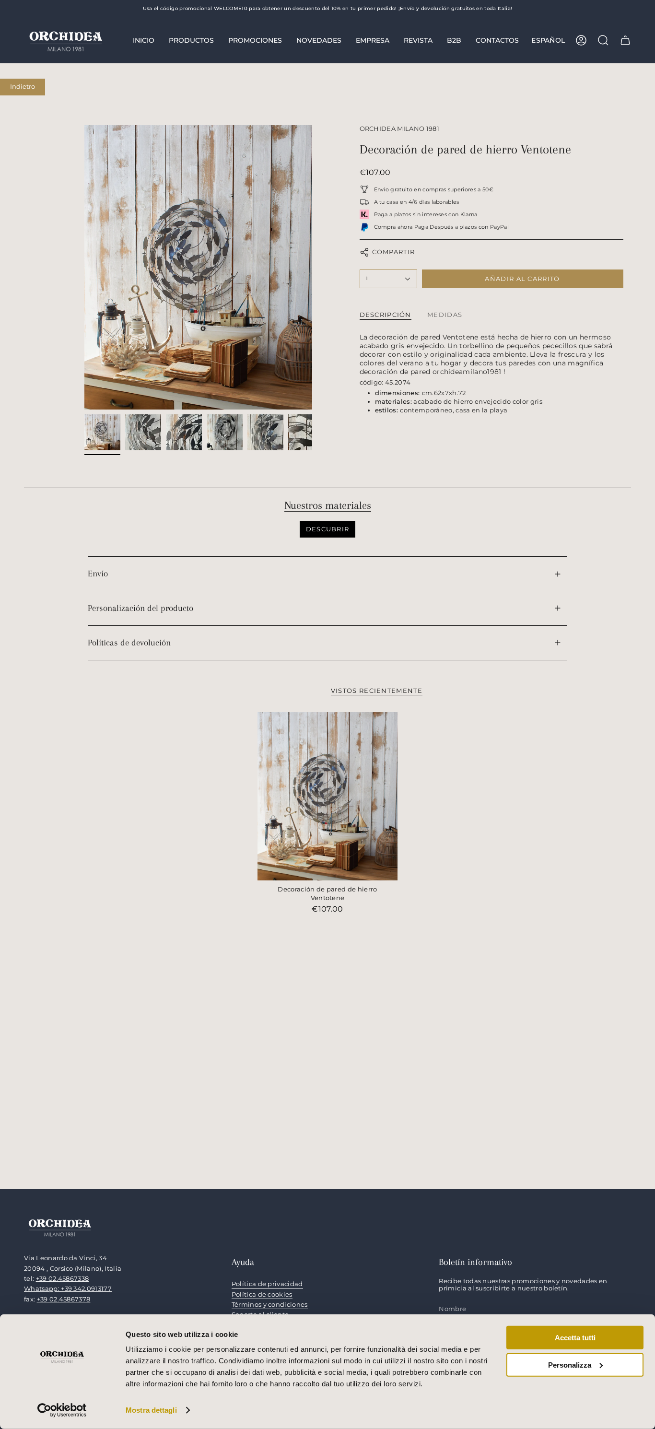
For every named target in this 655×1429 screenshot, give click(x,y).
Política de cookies (262, 1294)
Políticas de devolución (129, 642)
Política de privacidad (267, 1284)
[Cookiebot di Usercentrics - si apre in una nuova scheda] (62, 1410)
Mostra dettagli (151, 1410)
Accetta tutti (575, 1338)
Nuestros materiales (327, 505)
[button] (191, 40)
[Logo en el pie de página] (60, 1227)
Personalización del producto (140, 608)
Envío (98, 573)
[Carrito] (625, 40)
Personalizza (569, 1364)
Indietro (22, 86)
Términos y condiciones (270, 1304)
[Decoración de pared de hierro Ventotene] (327, 796)
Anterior (84, 267)
